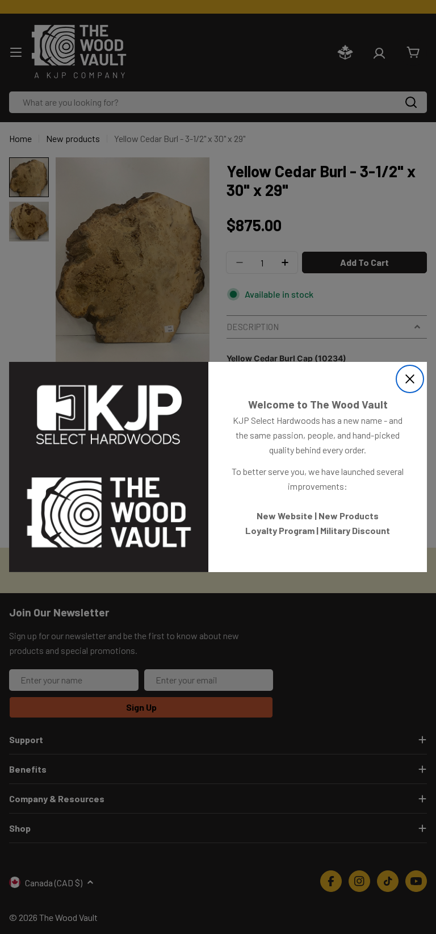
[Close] (410, 379)
